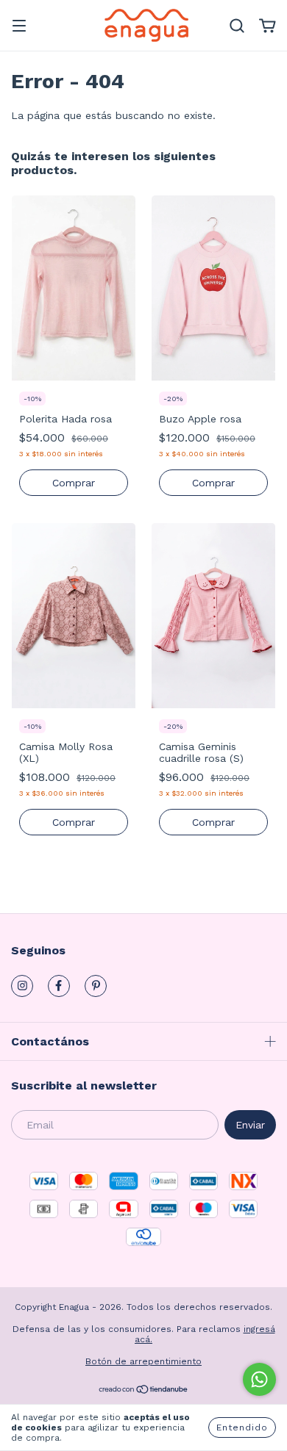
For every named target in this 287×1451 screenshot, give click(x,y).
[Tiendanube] (144, 1391)
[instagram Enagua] (22, 986)
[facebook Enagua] (59, 986)
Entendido (242, 1427)
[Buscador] (237, 26)
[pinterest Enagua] (96, 986)
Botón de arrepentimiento (143, 1361)
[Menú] (19, 27)
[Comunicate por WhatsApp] (259, 1379)
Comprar (73, 483)
